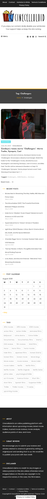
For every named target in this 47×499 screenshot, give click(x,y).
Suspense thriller (35, 383)
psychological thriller (24, 374)
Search (41, 36)
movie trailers (9, 365)
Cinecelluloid (17, 146)
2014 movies (8, 327)
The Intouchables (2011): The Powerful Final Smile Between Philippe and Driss (22, 205)
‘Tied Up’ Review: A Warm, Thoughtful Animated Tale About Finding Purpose (23, 250)
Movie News (6, 142)
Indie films (8, 353)
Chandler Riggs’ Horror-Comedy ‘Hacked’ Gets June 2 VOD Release (24, 241)
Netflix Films (30, 365)
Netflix (20, 365)
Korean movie (22, 357)
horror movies (29, 348)
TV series (30, 387)
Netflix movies (9, 370)
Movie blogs (35, 357)
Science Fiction (23, 378)
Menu (5, 36)
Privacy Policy (24, 5)
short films (8, 383)
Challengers (11, 177)
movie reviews (22, 361)
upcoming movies (11, 391)
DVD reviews (8, 344)
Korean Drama (35, 353)
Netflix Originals (24, 370)
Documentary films (25, 340)
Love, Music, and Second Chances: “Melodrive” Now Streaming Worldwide (23, 260)
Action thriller (21, 331)
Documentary (9, 340)
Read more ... (6, 182)
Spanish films (20, 383)
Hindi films (33, 344)
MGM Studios (21, 177)
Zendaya (31, 177)
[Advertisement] (23, 64)
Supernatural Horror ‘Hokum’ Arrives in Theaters (22, 223)
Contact (12, 2)
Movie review (9, 361)
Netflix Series (38, 370)
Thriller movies (17, 387)
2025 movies (34, 327)
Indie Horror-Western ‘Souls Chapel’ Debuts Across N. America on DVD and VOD (24, 215)
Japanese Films (21, 353)
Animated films (35, 331)
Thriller (6, 387)
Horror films (16, 348)
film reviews (21, 344)
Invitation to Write (23, 2)
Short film (36, 378)
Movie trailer (36, 361)
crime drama (20, 335)
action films (8, 331)
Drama (38, 340)
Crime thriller (33, 335)
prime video (8, 374)
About (5, 2)
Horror (6, 348)
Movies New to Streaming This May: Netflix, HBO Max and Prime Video (24, 195)
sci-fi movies (9, 378)
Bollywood (7, 335)
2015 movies (21, 327)
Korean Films (8, 357)
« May (5, 312)
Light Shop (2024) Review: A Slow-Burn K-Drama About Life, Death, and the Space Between (24, 231)
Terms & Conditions (38, 2)
